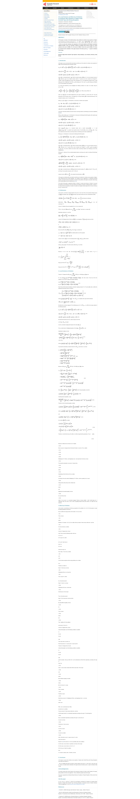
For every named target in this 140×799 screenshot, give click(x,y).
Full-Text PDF (89, 12)
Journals (54, 8)
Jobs (94, 8)
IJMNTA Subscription (48, 22)
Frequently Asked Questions (49, 29)
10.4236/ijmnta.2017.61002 (63, 14)
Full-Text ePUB (89, 14)
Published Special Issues (48, 34)
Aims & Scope (46, 15)
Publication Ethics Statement (49, 26)
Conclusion (46, 49)
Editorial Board (47, 17)
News (78, 8)
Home (46, 8)
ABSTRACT (46, 40)
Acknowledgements (47, 51)
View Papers (46, 14)
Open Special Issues (48, 32)
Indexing (45, 13)
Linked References (89, 16)
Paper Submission (47, 21)
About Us (86, 8)
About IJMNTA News (48, 28)
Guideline (46, 18)
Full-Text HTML (89, 13)
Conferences (70, 8)
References (46, 55)
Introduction (46, 42)
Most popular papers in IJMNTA (49, 25)
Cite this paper (46, 53)
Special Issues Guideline (48, 35)
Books (62, 8)
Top (44, 38)
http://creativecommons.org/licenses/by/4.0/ (65, 29)
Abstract (88, 10)
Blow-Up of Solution (47, 47)
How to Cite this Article (90, 17)
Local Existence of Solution (48, 45)
